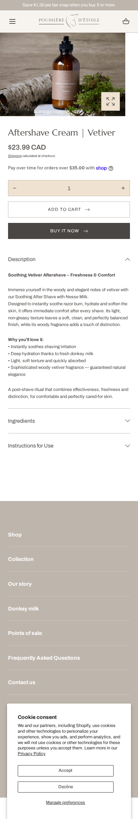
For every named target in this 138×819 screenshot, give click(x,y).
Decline (65, 787)
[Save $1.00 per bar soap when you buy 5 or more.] (69, 5)
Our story (20, 584)
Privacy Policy (32, 753)
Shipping (15, 156)
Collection (21, 559)
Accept (65, 770)
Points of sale (25, 633)
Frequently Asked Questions (44, 658)
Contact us (22, 682)
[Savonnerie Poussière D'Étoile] (69, 21)
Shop (15, 535)
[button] (12, 21)
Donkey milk (23, 608)
